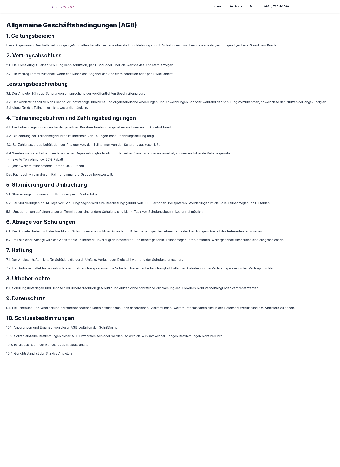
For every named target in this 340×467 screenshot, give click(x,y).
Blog (253, 6)
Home (217, 6)
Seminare (235, 6)
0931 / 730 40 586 (276, 6)
